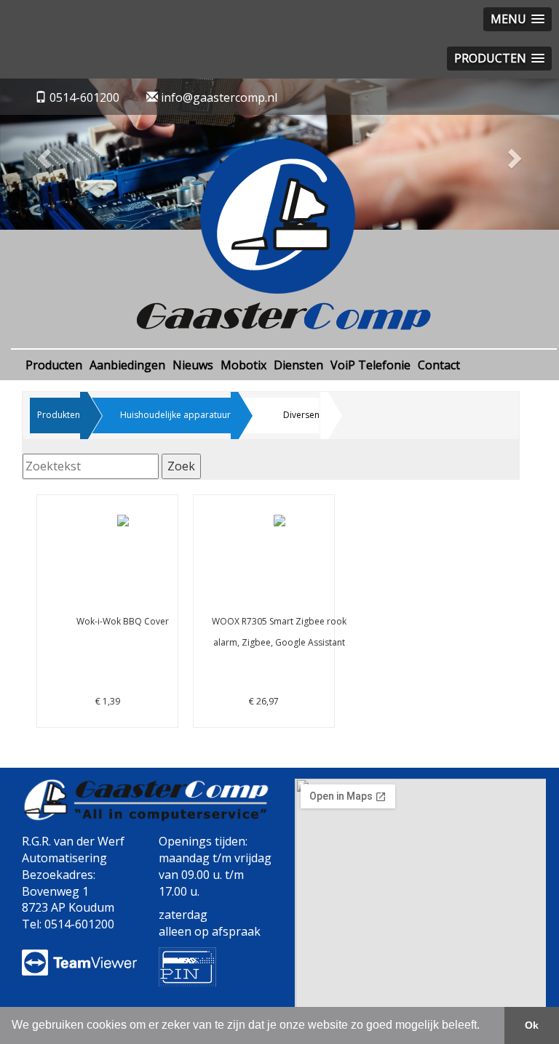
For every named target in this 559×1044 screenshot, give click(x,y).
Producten (53, 365)
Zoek (181, 466)
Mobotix (243, 365)
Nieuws (193, 365)
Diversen (301, 415)
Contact (439, 365)
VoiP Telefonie (370, 365)
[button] (42, 154)
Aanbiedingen (127, 365)
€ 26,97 (273, 661)
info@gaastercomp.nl (217, 97)
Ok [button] (532, 1025)
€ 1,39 (122, 661)
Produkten (58, 415)
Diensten (298, 365)
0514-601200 (84, 97)
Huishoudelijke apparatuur (175, 415)
